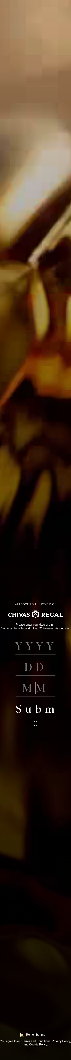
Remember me (35, 1034)
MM (35, 721)
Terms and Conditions (36, 1041)
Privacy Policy (61, 1041)
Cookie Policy (38, 1044)
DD (35, 726)
